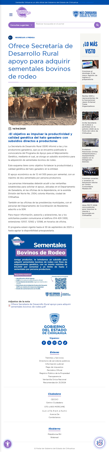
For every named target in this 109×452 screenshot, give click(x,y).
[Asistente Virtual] (99, 442)
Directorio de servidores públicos (54, 361)
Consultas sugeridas (19, 25)
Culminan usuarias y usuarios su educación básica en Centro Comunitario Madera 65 (90, 183)
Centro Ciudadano (54, 402)
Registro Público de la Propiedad (54, 373)
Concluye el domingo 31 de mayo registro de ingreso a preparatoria (89, 75)
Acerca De (54, 414)
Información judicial (54, 364)
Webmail (54, 437)
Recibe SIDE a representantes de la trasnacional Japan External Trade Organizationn (90, 101)
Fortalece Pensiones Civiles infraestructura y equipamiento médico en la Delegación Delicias (90, 155)
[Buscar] (97, 25)
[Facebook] (44, 343)
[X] (49, 343)
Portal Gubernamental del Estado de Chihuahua (23, 8)
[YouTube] (60, 343)
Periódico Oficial (54, 370)
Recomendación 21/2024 (54, 382)
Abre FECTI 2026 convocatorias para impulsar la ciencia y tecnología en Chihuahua (89, 210)
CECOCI (54, 399)
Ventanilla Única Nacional (54, 379)
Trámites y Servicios (54, 358)
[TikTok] (65, 343)
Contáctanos (54, 417)
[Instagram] (54, 343)
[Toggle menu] (11, 14)
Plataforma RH (54, 434)
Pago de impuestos (54, 367)
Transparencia (54, 376)
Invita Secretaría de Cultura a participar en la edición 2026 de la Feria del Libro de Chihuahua (90, 128)
